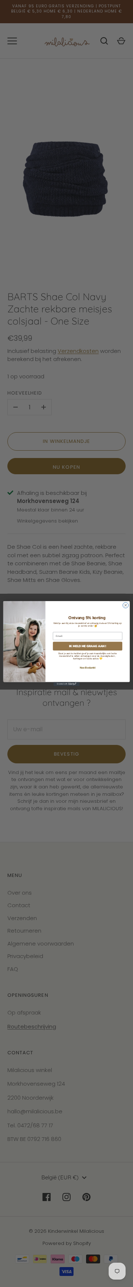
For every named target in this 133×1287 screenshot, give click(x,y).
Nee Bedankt (88, 667)
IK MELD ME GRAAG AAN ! (87, 646)
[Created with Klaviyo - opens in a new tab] (66, 684)
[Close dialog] (125, 605)
